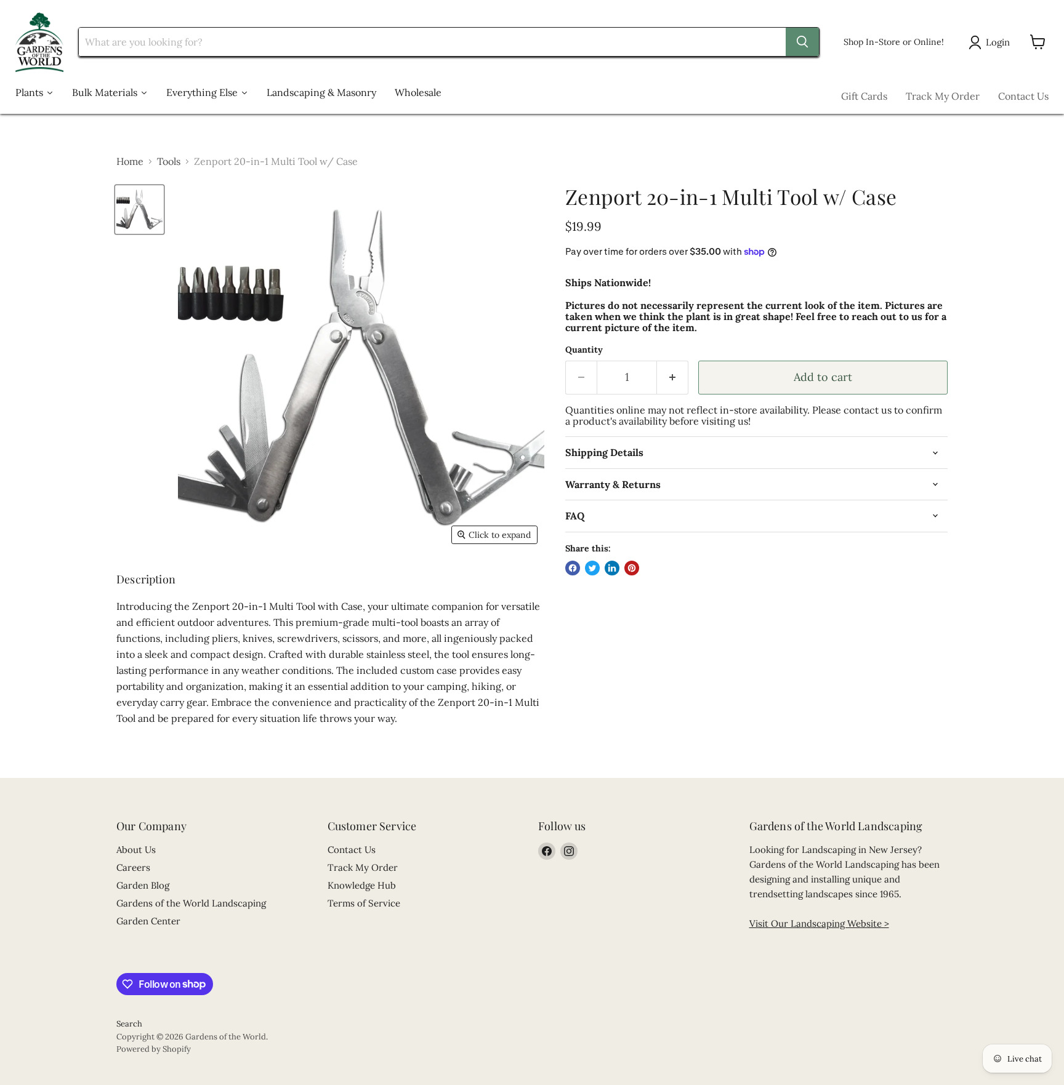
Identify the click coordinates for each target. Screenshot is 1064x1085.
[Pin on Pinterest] (631, 568)
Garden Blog (142, 885)
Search (129, 1024)
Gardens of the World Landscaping (191, 903)
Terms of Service (364, 903)
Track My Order (943, 96)
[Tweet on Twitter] (592, 568)
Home (129, 161)
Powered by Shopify (153, 1049)
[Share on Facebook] (572, 568)
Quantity (584, 349)
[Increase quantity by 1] (672, 377)
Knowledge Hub (362, 885)
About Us (136, 849)
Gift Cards (864, 96)
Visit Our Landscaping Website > (819, 923)
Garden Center (148, 921)
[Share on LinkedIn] (612, 568)
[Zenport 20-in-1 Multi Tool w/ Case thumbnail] (139, 209)
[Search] (802, 42)
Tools (168, 161)
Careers (133, 867)
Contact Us (1023, 96)
